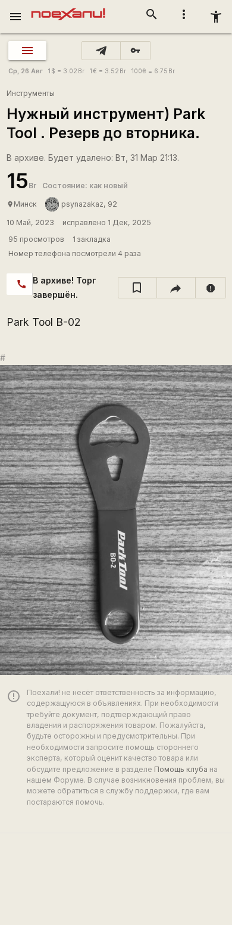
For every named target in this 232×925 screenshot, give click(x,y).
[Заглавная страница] (68, 8)
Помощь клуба (181, 769)
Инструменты (31, 93)
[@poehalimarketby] (101, 50)
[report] (211, 287)
